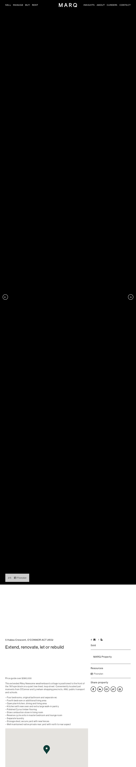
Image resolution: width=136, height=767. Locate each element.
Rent (35, 5)
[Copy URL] (113, 689)
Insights (89, 5)
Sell (8, 5)
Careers (112, 5)
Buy (27, 5)
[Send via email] (106, 689)
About (101, 5)
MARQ (68, 5)
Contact (125, 5)
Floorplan (22, 577)
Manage (18, 5)
